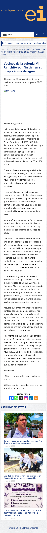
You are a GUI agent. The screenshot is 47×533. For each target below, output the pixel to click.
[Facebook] (11, 398)
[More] (36, 398)
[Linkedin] (31, 398)
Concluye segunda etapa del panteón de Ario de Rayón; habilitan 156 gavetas (23, 442)
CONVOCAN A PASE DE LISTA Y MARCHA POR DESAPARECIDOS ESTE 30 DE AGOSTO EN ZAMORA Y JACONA (22, 512)
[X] (21, 398)
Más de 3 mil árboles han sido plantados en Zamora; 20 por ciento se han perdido (22, 477)
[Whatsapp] (16, 398)
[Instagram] (26, 398)
